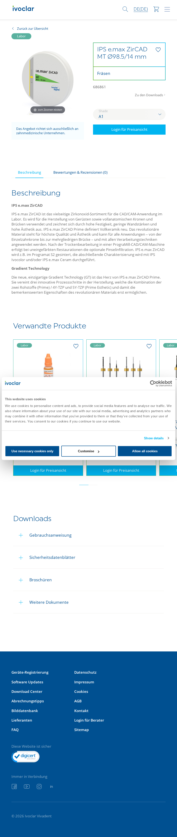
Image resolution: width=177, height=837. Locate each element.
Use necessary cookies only (32, 451)
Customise (86, 451)
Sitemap (81, 729)
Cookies (81, 691)
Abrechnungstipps (27, 700)
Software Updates (27, 681)
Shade (103, 111)
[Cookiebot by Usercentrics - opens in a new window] (153, 383)
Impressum (84, 681)
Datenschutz (85, 672)
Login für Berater (89, 720)
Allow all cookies (145, 451)
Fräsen (103, 73)
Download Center (26, 691)
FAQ (15, 729)
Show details (154, 438)
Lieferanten (21, 720)
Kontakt (81, 710)
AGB (78, 700)
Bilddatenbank (24, 710)
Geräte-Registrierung (29, 672)
